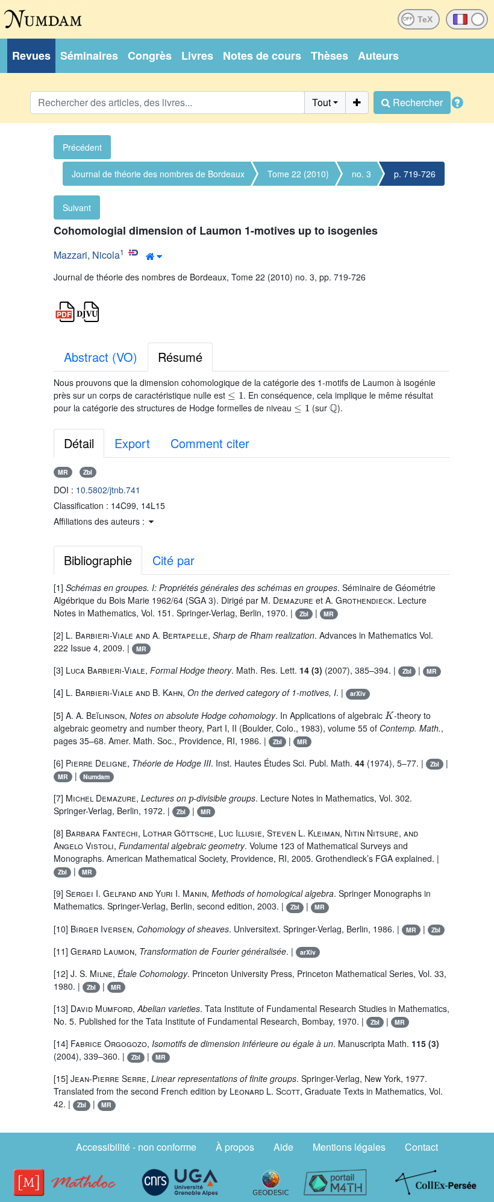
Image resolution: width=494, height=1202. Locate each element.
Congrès (150, 55)
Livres (197, 55)
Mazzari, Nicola (87, 255)
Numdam (96, 776)
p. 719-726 (415, 174)
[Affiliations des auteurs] (154, 256)
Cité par (173, 560)
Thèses (329, 55)
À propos (235, 1147)
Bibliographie (98, 560)
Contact (421, 1147)
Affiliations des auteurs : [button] (100, 521)
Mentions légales (349, 1147)
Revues (31, 55)
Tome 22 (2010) (298, 174)
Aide (283, 1147)
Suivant (77, 207)
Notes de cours (262, 55)
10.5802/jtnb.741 (108, 490)
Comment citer (209, 443)
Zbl (87, 471)
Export (132, 443)
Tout (321, 102)
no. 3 (361, 174)
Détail (79, 443)
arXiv (358, 693)
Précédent (82, 147)
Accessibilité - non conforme (136, 1147)
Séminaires (89, 55)
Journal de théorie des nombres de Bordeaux (158, 174)
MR (63, 471)
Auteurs (378, 55)
